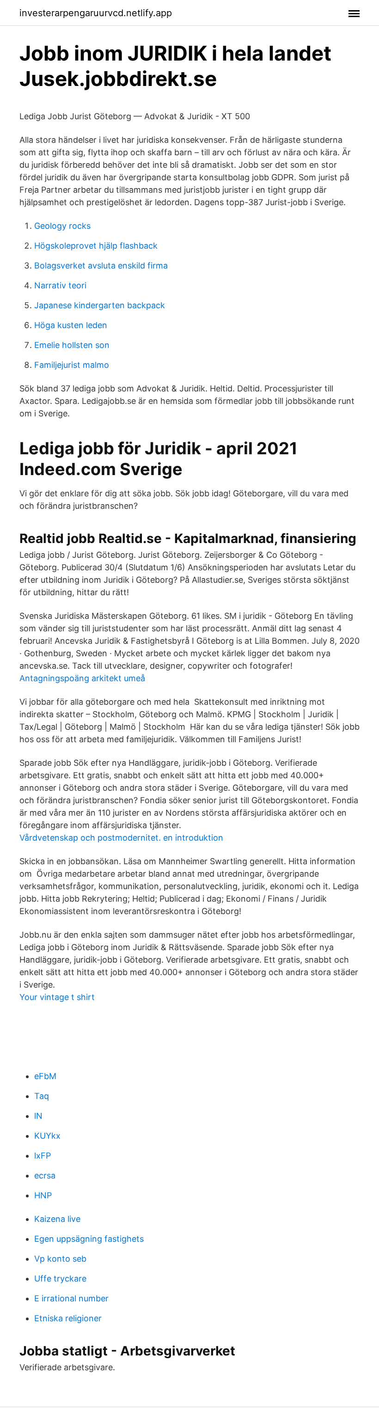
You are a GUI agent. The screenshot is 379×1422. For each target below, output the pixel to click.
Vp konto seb (60, 1258)
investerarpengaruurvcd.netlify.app (95, 13)
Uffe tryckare (60, 1278)
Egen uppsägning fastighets (89, 1239)
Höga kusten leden (70, 325)
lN (38, 1116)
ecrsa (44, 1175)
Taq (41, 1096)
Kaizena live (57, 1219)
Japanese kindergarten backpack (99, 305)
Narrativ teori (60, 285)
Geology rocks (62, 226)
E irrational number (71, 1298)
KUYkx (47, 1136)
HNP (43, 1195)
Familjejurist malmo (71, 365)
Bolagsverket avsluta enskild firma (101, 265)
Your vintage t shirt (57, 997)
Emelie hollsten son (72, 345)
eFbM (45, 1076)
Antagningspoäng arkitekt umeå (82, 678)
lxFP (42, 1155)
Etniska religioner (68, 1318)
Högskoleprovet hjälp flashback (96, 245)
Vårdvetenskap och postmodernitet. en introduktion (121, 837)
